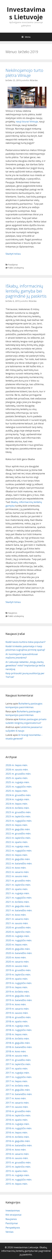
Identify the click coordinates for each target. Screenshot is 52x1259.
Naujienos (12, 613)
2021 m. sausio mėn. (17, 923)
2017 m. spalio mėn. (17, 1068)
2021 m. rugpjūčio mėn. (19, 897)
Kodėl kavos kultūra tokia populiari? (25, 642)
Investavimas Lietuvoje (26, 13)
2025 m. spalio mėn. (17, 778)
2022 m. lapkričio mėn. (18, 837)
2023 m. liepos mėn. (17, 825)
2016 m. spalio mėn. (17, 1119)
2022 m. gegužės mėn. (18, 859)
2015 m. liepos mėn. (17, 1183)
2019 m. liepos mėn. (17, 987)
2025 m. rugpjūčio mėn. (19, 786)
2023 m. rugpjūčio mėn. (19, 820)
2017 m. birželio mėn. (17, 1085)
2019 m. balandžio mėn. (19, 1000)
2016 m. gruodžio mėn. (18, 1111)
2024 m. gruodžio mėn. (18, 795)
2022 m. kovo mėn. (16, 867)
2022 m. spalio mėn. (17, 842)
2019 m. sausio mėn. (17, 1012)
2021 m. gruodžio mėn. (18, 880)
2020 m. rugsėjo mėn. (18, 936)
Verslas (9, 1231)
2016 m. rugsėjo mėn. (18, 1124)
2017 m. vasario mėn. (17, 1102)
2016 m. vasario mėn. (17, 1154)
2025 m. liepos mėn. (17, 790)
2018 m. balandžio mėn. (19, 1047)
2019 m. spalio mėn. (17, 978)
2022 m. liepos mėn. (17, 855)
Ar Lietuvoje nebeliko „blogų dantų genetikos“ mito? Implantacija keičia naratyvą (25, 665)
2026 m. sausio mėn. (17, 769)
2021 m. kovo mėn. (16, 914)
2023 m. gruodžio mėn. (18, 812)
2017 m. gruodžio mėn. (18, 1060)
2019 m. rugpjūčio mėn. (19, 983)
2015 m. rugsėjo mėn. (18, 1175)
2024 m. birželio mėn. (17, 807)
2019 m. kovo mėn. (16, 1004)
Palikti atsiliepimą (16, 267)
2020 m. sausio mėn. (17, 966)
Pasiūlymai (13, 264)
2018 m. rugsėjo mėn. (18, 1025)
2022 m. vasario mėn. (17, 872)
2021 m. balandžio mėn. (19, 910)
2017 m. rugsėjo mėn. (18, 1072)
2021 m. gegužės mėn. (18, 906)
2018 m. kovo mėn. (16, 1051)
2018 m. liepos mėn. (17, 1034)
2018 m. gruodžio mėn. (18, 1017)
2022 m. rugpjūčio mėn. (19, 850)
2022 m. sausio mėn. (17, 876)
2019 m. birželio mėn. (17, 991)
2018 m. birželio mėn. (17, 1038)
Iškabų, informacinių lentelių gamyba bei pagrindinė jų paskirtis (26, 291)
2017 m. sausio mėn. (17, 1106)
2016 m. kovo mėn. (16, 1149)
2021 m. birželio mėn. (17, 901)
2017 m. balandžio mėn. (19, 1094)
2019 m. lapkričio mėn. (18, 974)
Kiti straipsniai (13, 1214)
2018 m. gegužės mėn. (18, 1042)
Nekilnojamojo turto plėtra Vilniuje (24, 72)
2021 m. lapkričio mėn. (18, 884)
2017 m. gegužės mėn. (18, 1089)
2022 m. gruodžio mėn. (18, 833)
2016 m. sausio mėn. (17, 1158)
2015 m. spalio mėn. (17, 1171)
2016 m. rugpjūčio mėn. (19, 1128)
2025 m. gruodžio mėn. (18, 773)
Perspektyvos (13, 1227)
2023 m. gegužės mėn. (18, 829)
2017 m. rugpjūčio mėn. (19, 1077)
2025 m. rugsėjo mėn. (18, 782)
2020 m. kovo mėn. (16, 957)
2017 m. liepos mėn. (17, 1081)
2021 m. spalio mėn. (17, 889)
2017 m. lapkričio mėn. (18, 1064)
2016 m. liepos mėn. (17, 1132)
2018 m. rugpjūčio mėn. (19, 1030)
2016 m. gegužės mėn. (18, 1141)
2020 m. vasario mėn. (17, 961)
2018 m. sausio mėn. (17, 1055)
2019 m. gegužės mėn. (18, 995)
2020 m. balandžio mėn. (19, 953)
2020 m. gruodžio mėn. (18, 927)
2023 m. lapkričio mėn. (18, 816)
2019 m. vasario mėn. (17, 1008)
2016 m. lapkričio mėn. (18, 1115)
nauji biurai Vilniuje (27, 121)
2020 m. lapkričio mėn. (18, 931)
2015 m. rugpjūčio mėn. (19, 1179)
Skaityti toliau (13, 253)
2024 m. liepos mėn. (17, 803)
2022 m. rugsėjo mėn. (18, 846)
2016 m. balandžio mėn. (19, 1145)
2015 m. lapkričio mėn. (18, 1166)
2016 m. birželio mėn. (17, 1136)
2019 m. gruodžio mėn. (18, 970)
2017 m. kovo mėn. (16, 1098)
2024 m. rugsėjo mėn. (18, 799)
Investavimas (13, 1210)
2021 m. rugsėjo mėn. (18, 893)
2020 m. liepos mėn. (17, 944)
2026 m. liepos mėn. (17, 765)
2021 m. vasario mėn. (17, 919)
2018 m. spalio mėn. (17, 1021)
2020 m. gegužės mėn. (18, 948)
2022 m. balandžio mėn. (19, 863)
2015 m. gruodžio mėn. (18, 1162)
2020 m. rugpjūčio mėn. (19, 940)
